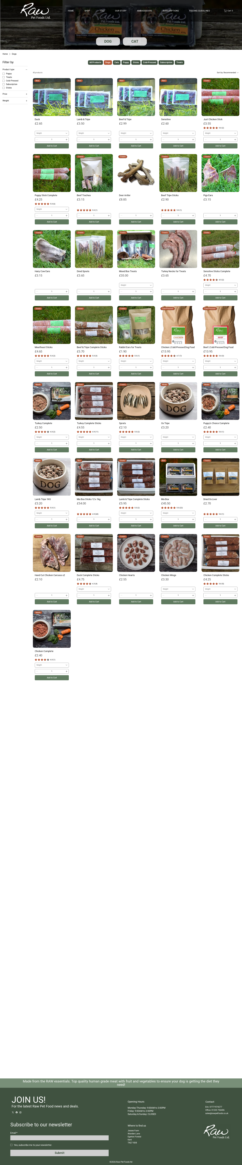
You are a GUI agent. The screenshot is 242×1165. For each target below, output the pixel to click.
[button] (229, 10)
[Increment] (66, 139)
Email (13, 1133)
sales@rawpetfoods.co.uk (216, 1113)
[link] (213, 128)
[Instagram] (20, 1112)
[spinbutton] (51, 139)
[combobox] (52, 133)
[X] (13, 1112)
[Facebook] (16, 1112)
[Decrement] (36, 139)
